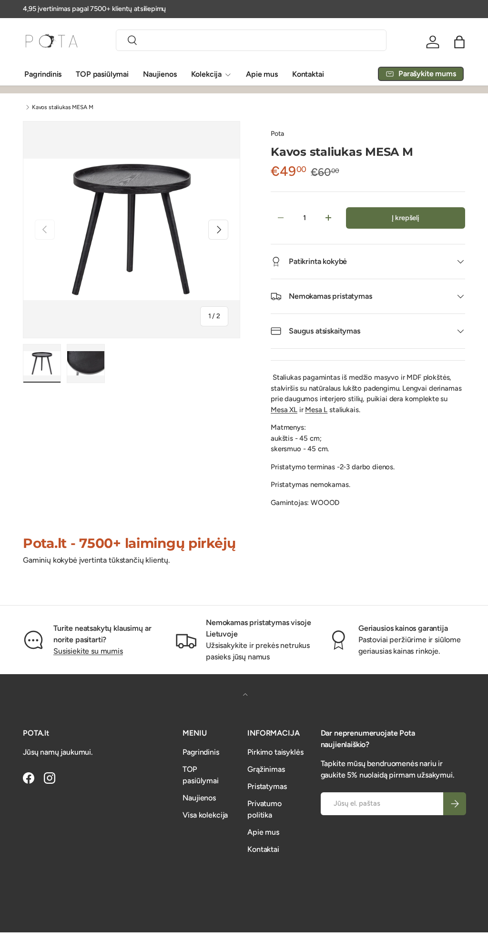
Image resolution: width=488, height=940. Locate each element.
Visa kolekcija (205, 814)
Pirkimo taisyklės (275, 752)
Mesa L (316, 409)
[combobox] (251, 40)
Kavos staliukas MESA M (62, 107)
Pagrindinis (42, 74)
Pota (277, 134)
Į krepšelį (405, 217)
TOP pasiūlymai (102, 74)
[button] (459, 41)
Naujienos (160, 74)
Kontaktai (308, 74)
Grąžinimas (266, 769)
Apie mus (262, 74)
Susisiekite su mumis (88, 651)
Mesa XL (284, 409)
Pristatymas (266, 786)
